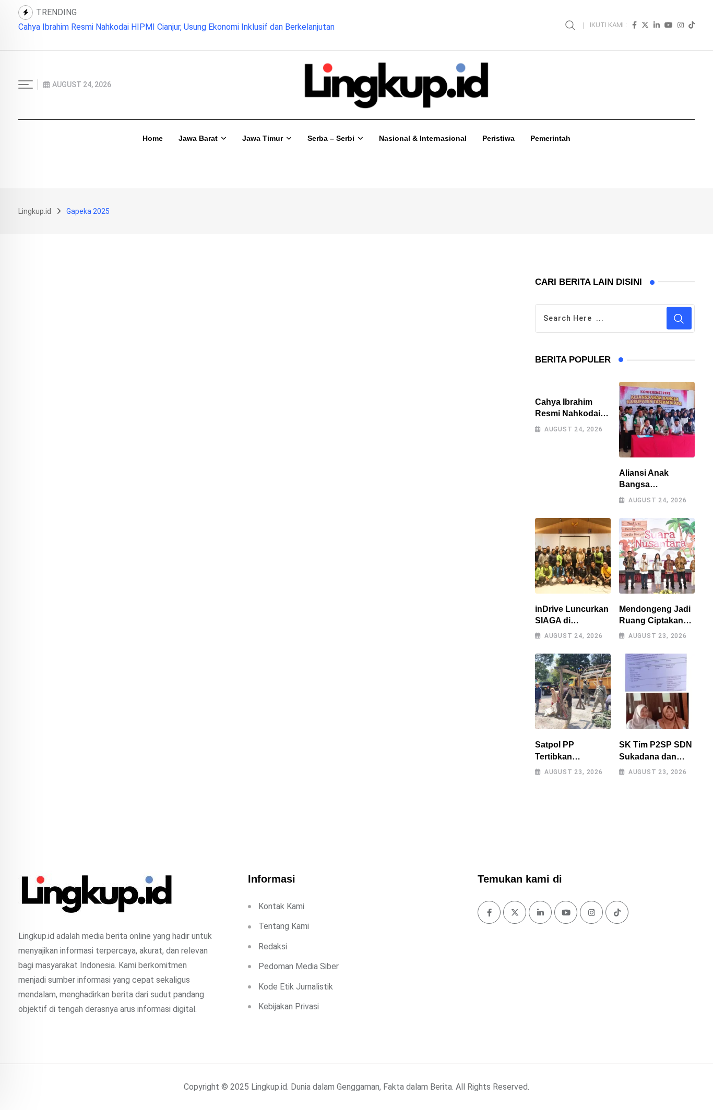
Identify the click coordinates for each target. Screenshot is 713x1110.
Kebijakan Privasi (288, 1006)
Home (152, 138)
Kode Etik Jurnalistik (295, 987)
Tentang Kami (283, 926)
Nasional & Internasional (423, 138)
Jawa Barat (198, 138)
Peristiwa (498, 138)
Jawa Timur (262, 138)
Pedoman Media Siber (298, 966)
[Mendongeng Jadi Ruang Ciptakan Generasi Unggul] (657, 556)
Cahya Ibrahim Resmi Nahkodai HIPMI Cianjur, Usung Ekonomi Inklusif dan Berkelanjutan (176, 27)
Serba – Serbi (330, 138)
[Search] (571, 24)
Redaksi (272, 946)
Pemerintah (550, 138)
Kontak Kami (281, 906)
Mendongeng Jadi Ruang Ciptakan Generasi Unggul (655, 621)
